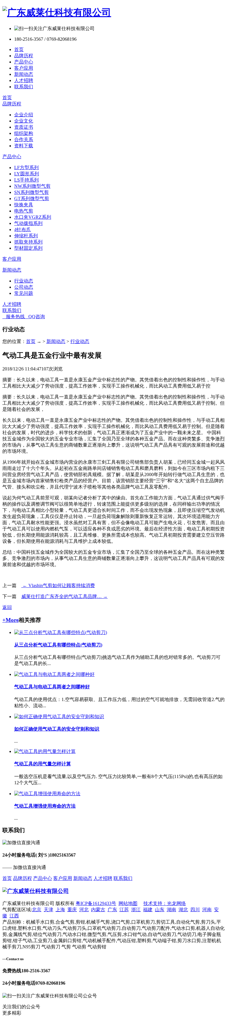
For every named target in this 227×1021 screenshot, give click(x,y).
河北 (84, 909)
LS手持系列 (26, 179)
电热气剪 (23, 210)
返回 (7, 607)
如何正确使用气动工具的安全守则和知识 (56, 728)
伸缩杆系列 (26, 235)
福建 (148, 909)
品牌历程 (23, 55)
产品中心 (23, 61)
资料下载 (23, 145)
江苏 (124, 909)
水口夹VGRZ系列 (32, 217)
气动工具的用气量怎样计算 (42, 763)
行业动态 (23, 280)
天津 (48, 909)
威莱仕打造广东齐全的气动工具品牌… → (64, 596)
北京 (36, 909)
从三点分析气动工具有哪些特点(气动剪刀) (58, 644)
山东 (159, 909)
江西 (14, 915)
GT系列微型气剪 (31, 198)
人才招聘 (23, 80)
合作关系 (23, 139)
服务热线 (13, 316)
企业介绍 (23, 114)
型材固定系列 (28, 248)
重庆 (72, 909)
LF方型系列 (26, 167)
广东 (112, 909)
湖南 (171, 909)
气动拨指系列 (28, 223)
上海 (60, 909)
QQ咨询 (35, 316)
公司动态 (23, 287)
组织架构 (23, 133)
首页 (19, 49)
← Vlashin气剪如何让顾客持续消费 (58, 585)
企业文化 (23, 120)
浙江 (136, 909)
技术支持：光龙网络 (164, 903)
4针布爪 (22, 229)
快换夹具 (23, 204)
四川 (195, 909)
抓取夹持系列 (28, 241)
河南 (207, 909)
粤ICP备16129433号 (96, 903)
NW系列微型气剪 (32, 186)
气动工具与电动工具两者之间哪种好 (52, 686)
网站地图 (128, 903)
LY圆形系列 (26, 173)
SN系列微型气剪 (31, 192)
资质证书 (23, 127)
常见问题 (23, 293)
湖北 (183, 909)
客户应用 (23, 68)
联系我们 (23, 86)
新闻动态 (23, 74)
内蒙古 (98, 909)
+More (10, 620)
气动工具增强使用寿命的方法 (45, 805)
